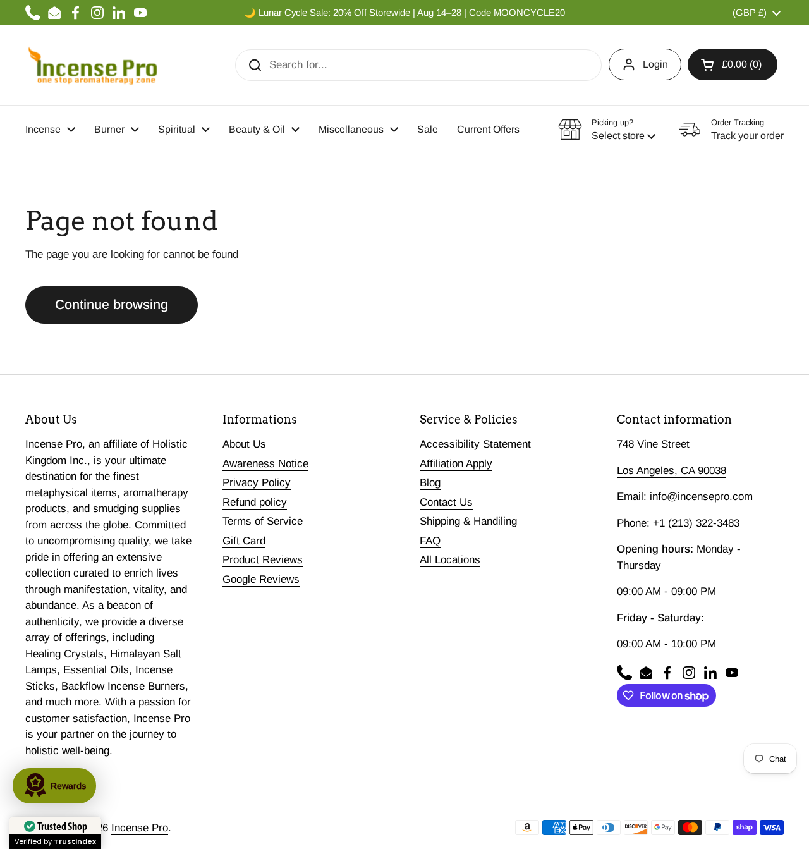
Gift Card (243, 541)
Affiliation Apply (456, 464)
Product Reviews (262, 560)
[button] (732, 64)
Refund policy (254, 502)
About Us (244, 444)
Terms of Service (262, 521)
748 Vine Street (653, 444)
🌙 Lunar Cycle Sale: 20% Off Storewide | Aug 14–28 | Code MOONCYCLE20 (404, 13)
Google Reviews (261, 579)
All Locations (450, 560)
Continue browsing (111, 304)
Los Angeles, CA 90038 (671, 471)
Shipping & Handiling (468, 521)
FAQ (430, 541)
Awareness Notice (265, 464)
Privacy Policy (256, 483)
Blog (430, 483)
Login (655, 64)
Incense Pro (139, 828)
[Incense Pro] (92, 65)
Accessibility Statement (475, 444)
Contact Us (446, 502)
